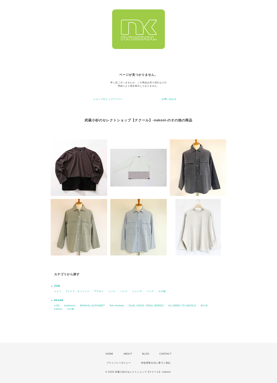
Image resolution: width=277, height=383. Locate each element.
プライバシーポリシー (118, 363)
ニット (112, 291)
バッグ (150, 291)
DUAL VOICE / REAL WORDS (146, 305)
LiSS (57, 305)
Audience (70, 305)
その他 (162, 291)
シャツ (57, 291)
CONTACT (165, 353)
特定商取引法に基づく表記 (156, 363)
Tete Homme (116, 305)
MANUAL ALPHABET (92, 305)
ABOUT (127, 353)
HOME (109, 353)
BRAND (59, 300)
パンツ (124, 291)
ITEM (57, 286)
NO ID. (205, 305)
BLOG (145, 353)
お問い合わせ (169, 99)
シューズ (137, 291)
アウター (99, 291)
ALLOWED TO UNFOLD (182, 305)
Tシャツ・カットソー (78, 291)
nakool (58, 309)
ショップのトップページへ (108, 99)
